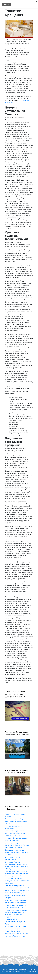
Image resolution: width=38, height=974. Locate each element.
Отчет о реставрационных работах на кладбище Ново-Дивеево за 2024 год (15, 833)
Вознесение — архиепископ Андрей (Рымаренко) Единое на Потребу (16, 852)
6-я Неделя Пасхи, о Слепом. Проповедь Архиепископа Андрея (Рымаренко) (16, 929)
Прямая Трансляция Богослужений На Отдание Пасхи (15, 922)
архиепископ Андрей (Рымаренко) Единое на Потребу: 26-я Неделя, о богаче (17, 845)
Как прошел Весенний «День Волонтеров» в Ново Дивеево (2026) (16, 821)
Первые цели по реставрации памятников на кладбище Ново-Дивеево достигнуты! (17, 874)
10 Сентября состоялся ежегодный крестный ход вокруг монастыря (17, 881)
